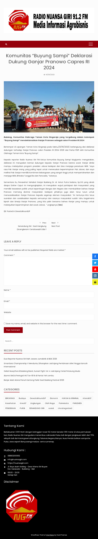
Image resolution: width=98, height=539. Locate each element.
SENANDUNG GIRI (36, 408)
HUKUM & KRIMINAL (70, 398)
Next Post (56, 224)
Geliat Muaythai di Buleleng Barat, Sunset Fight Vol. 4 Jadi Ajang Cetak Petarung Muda (42, 371)
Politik (22, 408)
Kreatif (23, 403)
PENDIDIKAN (10, 408)
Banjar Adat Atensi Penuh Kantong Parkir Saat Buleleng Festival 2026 (34, 380)
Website (7, 312)
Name (7, 290)
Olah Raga (50, 403)
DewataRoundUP (22, 211)
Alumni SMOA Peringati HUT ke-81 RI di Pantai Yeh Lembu (29, 375)
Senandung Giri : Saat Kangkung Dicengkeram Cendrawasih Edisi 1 (31, 226)
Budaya (22, 398)
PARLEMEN (77, 403)
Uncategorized (65, 408)
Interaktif (87, 398)
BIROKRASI (10, 398)
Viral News (50, 535)
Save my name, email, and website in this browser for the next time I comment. (41, 323)
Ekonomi (54, 398)
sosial (51, 408)
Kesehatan (10, 403)
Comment (9, 255)
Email (7, 301)
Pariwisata (64, 403)
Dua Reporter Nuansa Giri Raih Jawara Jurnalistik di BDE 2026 (30, 359)
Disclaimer (11, 482)
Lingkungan (35, 403)
